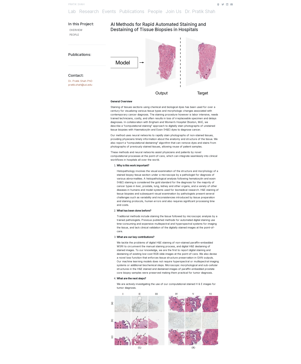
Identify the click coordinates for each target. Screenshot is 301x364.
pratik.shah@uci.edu (80, 84)
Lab (72, 11)
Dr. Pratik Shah (200, 11)
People (155, 11)
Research (89, 11)
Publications (131, 11)
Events (109, 11)
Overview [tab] (75, 30)
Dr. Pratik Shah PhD (80, 81)
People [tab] (74, 34)
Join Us (174, 11)
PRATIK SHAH (76, 4)
